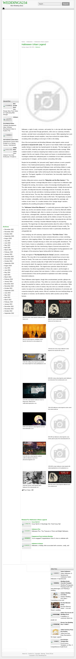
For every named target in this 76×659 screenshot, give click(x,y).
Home (23, 41)
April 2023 (7, 297)
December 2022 (9, 306)
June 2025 (7, 243)
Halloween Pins (36, 529)
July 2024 (7, 268)
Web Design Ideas (15, 105)
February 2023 (9, 302)
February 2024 (9, 279)
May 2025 (7, 245)
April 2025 (7, 247)
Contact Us (31, 653)
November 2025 (9, 231)
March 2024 (8, 277)
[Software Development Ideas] (7, 120)
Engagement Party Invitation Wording (42, 536)
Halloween (30, 41)
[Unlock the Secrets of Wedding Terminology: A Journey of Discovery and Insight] (55, 614)
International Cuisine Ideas (10, 139)
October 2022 (8, 311)
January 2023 (8, 304)
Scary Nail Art (36, 522)
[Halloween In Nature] (26, 545)
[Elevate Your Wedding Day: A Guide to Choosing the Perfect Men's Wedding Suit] (55, 624)
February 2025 (9, 252)
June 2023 (7, 293)
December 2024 (9, 256)
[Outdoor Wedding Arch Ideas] (55, 597)
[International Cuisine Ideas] (7, 135)
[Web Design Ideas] (7, 105)
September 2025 (9, 236)
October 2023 (8, 288)
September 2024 (9, 263)
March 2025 (8, 250)
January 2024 (8, 281)
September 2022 (9, 313)
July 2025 (7, 240)
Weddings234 (15, 3)
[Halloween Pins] (26, 530)
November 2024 (9, 259)
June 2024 (7, 270)
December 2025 (9, 229)
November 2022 (9, 308)
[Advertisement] (36, 24)
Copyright (37, 653)
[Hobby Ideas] (8, 149)
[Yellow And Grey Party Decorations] (55, 634)
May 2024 (7, 272)
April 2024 (7, 274)
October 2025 (8, 234)
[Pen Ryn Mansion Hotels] (55, 607)
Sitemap (43, 653)
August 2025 (8, 238)
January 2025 (8, 254)
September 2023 (9, 290)
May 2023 (7, 295)
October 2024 (8, 261)
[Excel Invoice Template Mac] (55, 641)
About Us (24, 653)
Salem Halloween (65, 571)
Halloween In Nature (37, 543)
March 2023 (8, 299)
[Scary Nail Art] (26, 523)
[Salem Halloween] (55, 573)
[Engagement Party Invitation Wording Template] (26, 538)
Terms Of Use (49, 653)
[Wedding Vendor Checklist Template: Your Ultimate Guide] (55, 583)
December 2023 (9, 284)
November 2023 (9, 286)
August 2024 (8, 265)
